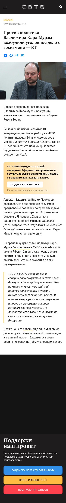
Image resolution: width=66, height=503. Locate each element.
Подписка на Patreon (33, 489)
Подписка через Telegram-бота (33, 470)
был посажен (21, 247)
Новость (8, 20)
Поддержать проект (33, 480)
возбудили (43, 111)
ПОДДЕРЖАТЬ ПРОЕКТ (25, 184)
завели (28, 329)
